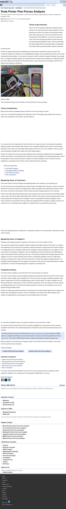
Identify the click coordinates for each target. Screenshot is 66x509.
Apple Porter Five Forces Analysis (12, 359)
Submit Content (7, 472)
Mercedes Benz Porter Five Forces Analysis (16, 426)
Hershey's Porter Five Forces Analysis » (40, 351)
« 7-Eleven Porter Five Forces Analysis (13, 351)
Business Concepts (9, 447)
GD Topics (6, 464)
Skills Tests (6, 414)
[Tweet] (6, 380)
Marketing (6, 400)
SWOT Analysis (7, 449)
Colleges (4, 488)
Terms (3, 482)
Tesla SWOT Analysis (11, 168)
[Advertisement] (14, 35)
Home (3, 476)
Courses (63, 1)
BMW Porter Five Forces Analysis (13, 436)
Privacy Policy (5, 484)
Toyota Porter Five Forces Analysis (13, 430)
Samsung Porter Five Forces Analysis (13, 361)
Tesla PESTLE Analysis (12, 172)
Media (3, 490)
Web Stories (5, 498)
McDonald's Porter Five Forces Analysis (15, 432)
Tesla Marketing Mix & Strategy (14, 170)
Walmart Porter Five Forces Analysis (14, 438)
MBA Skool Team (14, 19)
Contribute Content (7, 486)
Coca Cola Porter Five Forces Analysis (14, 428)
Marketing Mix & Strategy (10, 451)
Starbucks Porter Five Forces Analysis (14, 434)
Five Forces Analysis (9, 455)
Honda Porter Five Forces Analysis (12, 363)
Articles (5, 462)
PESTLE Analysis (8, 453)
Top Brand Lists (8, 459)
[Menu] (2, 4)
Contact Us (5, 480)
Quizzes (4, 492)
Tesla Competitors (10, 174)
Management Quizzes (9, 412)
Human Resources (8, 404)
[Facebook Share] (2, 380)
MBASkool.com (10, 504)
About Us (62, 385)
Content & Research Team (38, 333)
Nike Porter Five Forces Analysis (12, 365)
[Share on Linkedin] (9, 380)
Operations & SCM (8, 402)
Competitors (6, 457)
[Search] (64, 5)
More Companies (7, 367)
